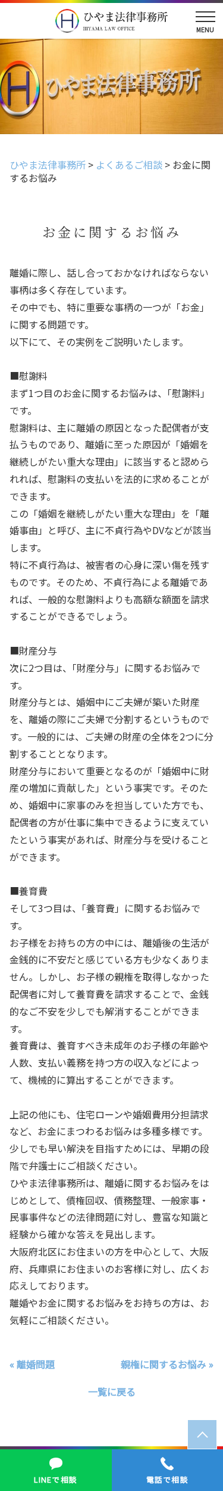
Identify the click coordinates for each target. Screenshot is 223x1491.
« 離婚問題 (32, 1364)
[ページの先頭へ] (202, 1434)
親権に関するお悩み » (167, 1364)
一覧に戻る (112, 1391)
